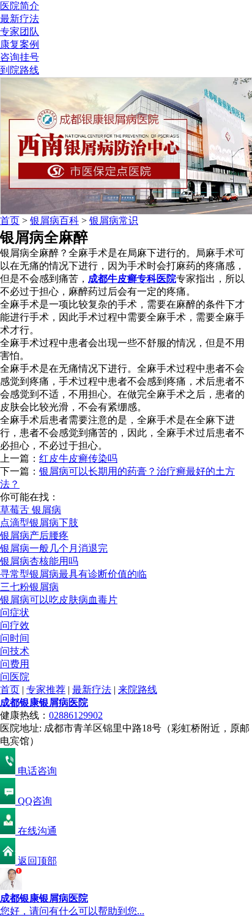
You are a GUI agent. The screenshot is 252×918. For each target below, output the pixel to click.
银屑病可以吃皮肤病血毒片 (58, 599)
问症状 (14, 612)
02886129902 (76, 715)
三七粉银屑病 (29, 587)
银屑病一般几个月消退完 (54, 548)
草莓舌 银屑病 (30, 510)
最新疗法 (19, 18)
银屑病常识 (113, 220)
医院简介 (19, 6)
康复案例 (19, 44)
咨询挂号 (19, 57)
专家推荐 (45, 689)
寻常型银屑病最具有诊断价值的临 (73, 574)
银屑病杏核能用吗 (39, 561)
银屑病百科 (54, 220)
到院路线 (19, 70)
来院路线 (137, 689)
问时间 (14, 638)
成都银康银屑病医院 (44, 702)
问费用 (14, 664)
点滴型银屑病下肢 (39, 522)
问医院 (14, 677)
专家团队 (19, 31)
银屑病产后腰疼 (34, 535)
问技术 (14, 651)
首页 (10, 220)
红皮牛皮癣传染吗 (78, 458)
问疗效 (14, 625)
